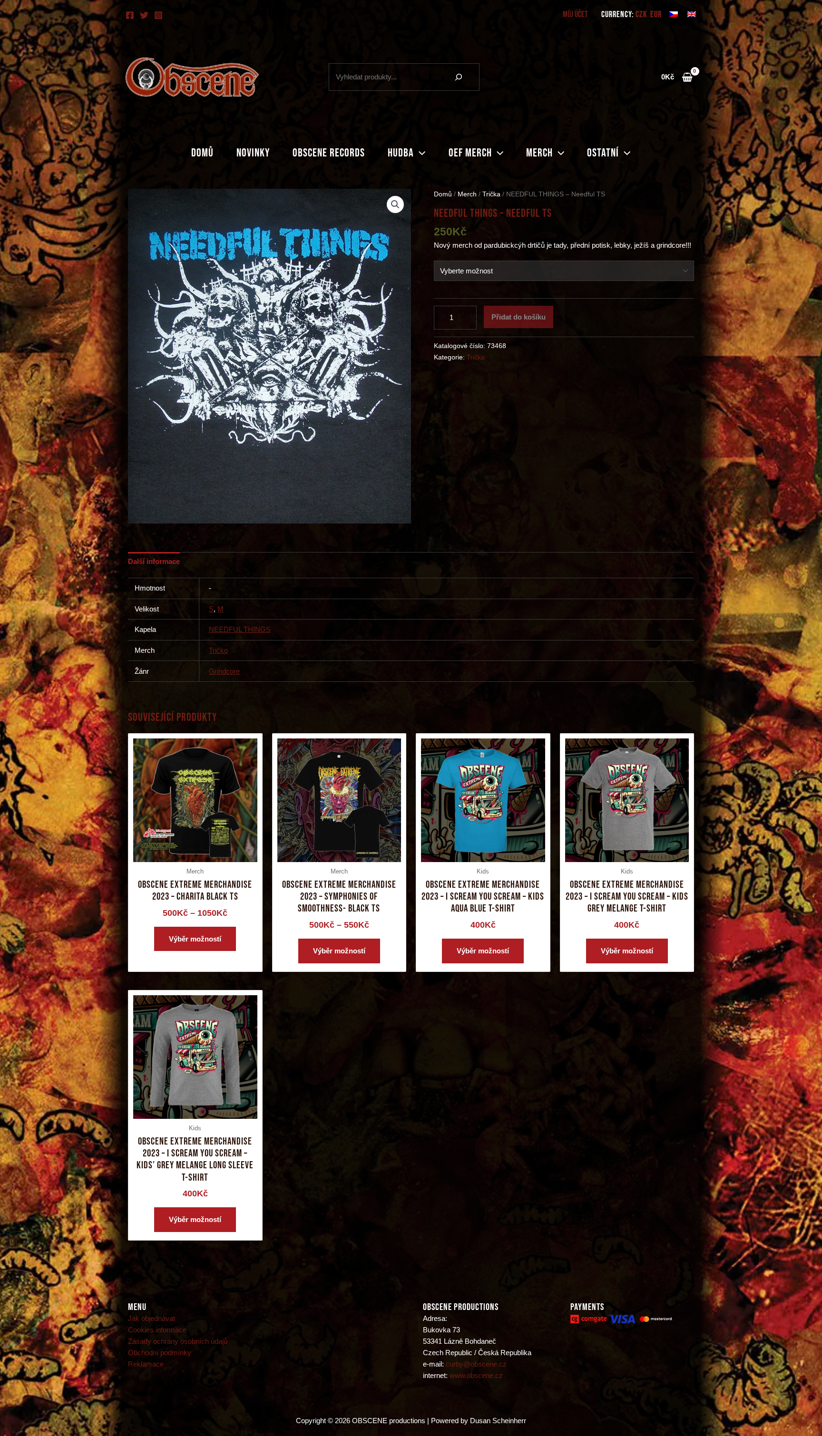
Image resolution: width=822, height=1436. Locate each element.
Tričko (218, 650)
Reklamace (146, 1364)
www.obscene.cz (476, 1375)
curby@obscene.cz (476, 1364)
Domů (202, 153)
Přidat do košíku (518, 317)
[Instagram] (158, 15)
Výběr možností (195, 939)
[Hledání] (458, 77)
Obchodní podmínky (159, 1353)
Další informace (154, 561)
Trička (491, 194)
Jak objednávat (151, 1318)
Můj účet (575, 14)
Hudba (401, 153)
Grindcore (224, 671)
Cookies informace (157, 1330)
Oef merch (470, 153)
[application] (419, 153)
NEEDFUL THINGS (240, 629)
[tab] (154, 561)
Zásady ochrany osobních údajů (177, 1341)
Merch (539, 153)
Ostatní (603, 153)
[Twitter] (144, 15)
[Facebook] (130, 15)
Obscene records (329, 153)
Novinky (253, 153)
